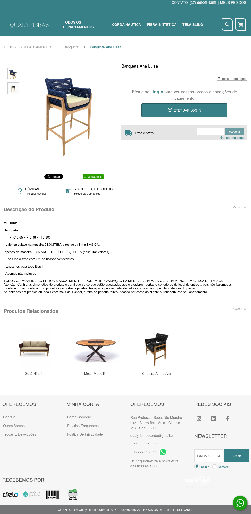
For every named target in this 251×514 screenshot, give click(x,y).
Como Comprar (79, 417)
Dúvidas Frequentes (83, 425)
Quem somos (14, 425)
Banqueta (71, 46)
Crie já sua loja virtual (200, 486)
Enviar (236, 456)
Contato (9, 417)
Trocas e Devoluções (19, 434)
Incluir (205, 467)
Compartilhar (95, 176)
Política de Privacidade (85, 434)
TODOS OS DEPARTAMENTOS (28, 46)
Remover (223, 467)
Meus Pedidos (233, 2)
